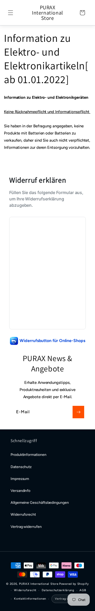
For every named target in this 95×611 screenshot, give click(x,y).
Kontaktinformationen (30, 598)
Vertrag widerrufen (26, 526)
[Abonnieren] (78, 412)
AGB (82, 590)
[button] (10, 13)
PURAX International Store (39, 584)
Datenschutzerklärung (58, 590)
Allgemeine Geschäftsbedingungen (40, 502)
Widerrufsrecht (23, 514)
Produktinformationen (28, 454)
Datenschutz (21, 467)
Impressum (20, 479)
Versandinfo (20, 490)
